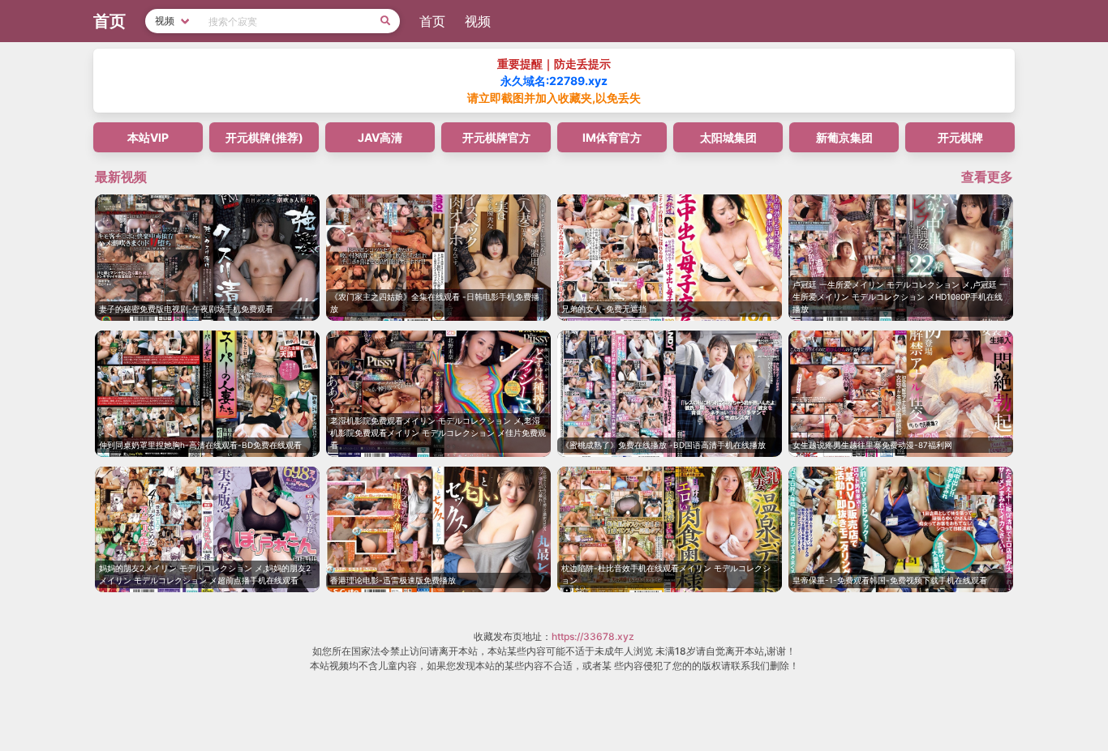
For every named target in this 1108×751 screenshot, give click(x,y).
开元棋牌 (960, 137)
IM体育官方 (612, 137)
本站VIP (148, 137)
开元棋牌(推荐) (264, 137)
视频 (478, 21)
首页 (432, 21)
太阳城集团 (728, 137)
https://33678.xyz (593, 636)
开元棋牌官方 (496, 137)
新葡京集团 (844, 137)
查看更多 (987, 177)
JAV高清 (380, 137)
